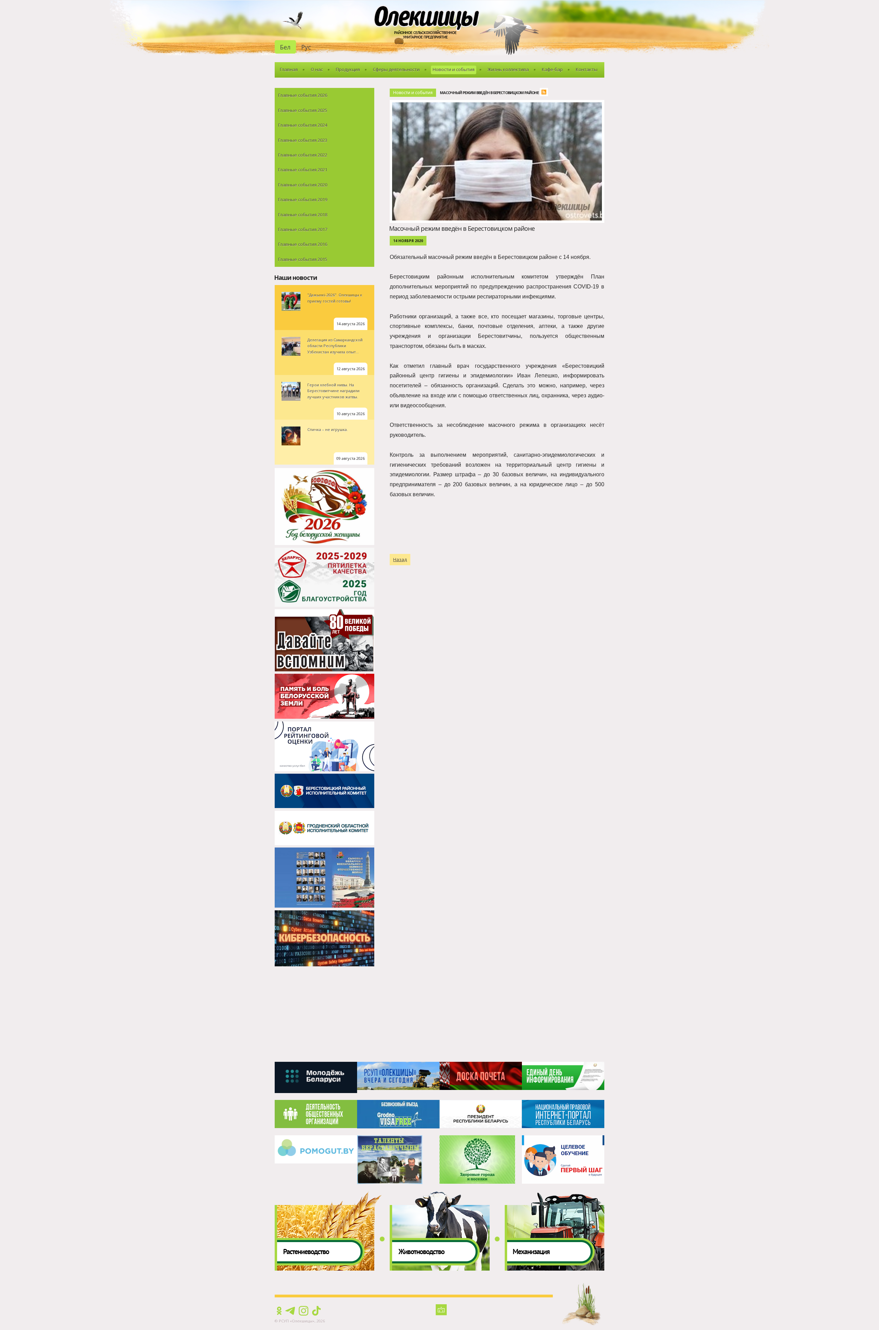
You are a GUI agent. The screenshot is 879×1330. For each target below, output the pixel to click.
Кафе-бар (552, 69)
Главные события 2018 (302, 215)
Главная (289, 69)
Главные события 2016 (302, 244)
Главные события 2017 (302, 229)
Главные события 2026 (302, 95)
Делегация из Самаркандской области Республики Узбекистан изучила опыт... (335, 345)
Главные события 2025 (302, 110)
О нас (317, 69)
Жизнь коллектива (508, 69)
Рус (306, 47)
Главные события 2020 (302, 185)
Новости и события (454, 69)
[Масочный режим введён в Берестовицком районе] (499, 104)
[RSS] (545, 93)
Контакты (586, 69)
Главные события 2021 (302, 170)
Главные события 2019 (302, 199)
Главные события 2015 (302, 259)
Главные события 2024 (302, 125)
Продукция (348, 69)
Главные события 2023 (302, 140)
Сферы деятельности (396, 69)
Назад (400, 559)
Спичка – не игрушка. (327, 429)
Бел (285, 47)
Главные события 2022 (302, 155)
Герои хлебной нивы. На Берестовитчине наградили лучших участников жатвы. (333, 390)
